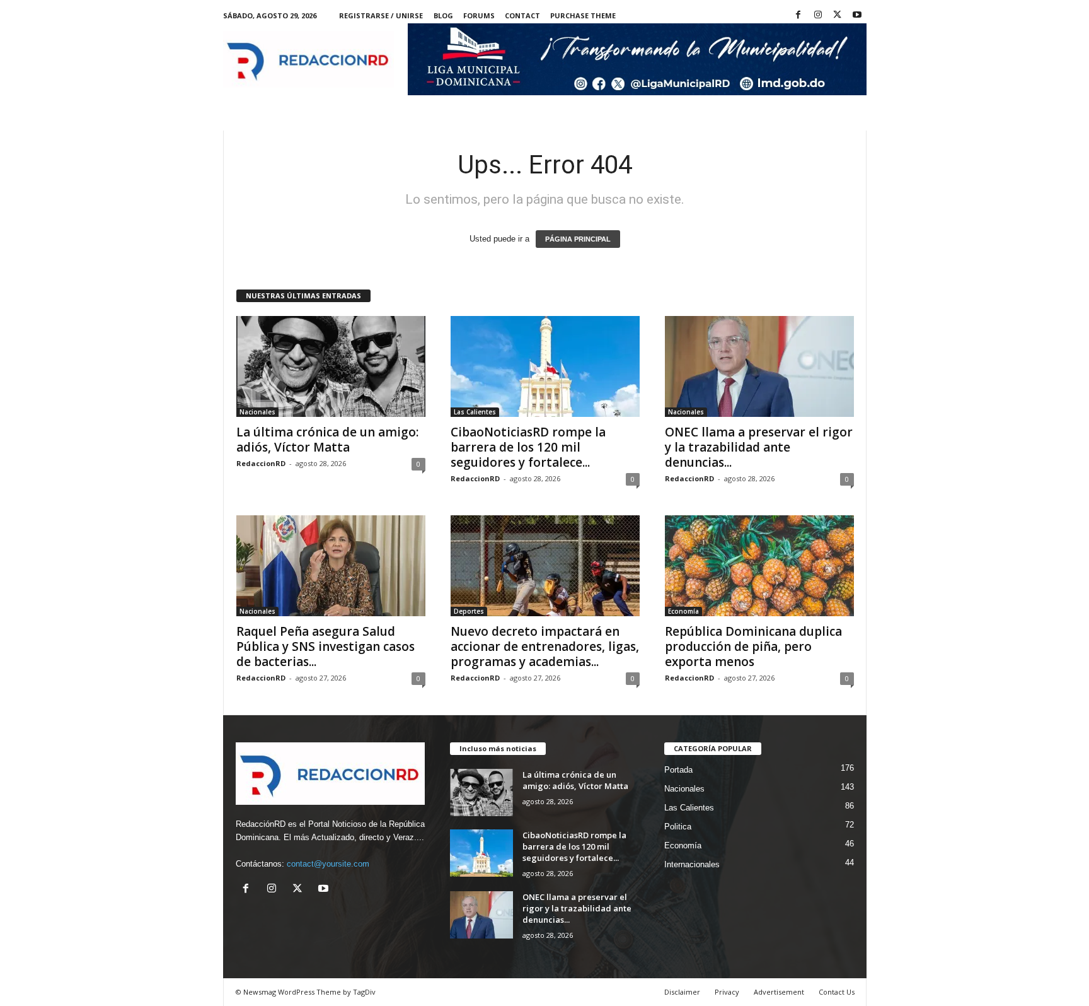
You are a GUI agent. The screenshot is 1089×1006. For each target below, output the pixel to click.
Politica (677, 826)
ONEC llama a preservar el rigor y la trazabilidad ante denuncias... (759, 447)
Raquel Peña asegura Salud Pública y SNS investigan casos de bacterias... (325, 646)
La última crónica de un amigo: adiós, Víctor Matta (327, 439)
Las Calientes (475, 411)
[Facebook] (798, 15)
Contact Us (837, 992)
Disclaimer (682, 992)
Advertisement (779, 992)
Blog (443, 15)
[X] (837, 15)
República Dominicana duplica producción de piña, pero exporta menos (753, 646)
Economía (683, 611)
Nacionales (257, 411)
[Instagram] (818, 15)
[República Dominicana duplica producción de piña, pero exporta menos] (759, 565)
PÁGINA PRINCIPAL (578, 239)
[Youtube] (857, 15)
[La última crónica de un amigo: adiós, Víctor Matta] (330, 366)
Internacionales (692, 864)
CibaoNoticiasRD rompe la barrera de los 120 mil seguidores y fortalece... (528, 447)
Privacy (727, 992)
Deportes (469, 611)
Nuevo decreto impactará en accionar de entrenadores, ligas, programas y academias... (545, 646)
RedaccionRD (260, 463)
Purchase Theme (583, 15)
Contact (522, 15)
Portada (678, 770)
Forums (479, 15)
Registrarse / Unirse (381, 15)
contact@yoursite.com (328, 864)
